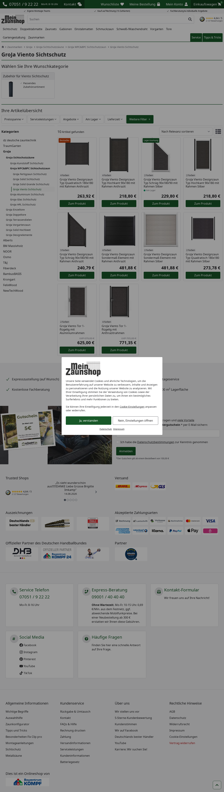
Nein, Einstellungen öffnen (135, 420)
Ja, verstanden (88, 420)
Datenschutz (106, 429)
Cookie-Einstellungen (132, 406)
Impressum (118, 429)
